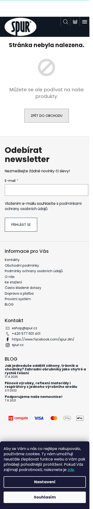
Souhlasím (45, 497)
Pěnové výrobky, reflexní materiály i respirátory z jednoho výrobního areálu (41, 385)
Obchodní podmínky (22, 265)
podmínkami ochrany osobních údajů (43, 206)
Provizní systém (18, 299)
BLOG (9, 304)
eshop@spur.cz (24, 328)
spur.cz (18, 344)
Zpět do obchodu (46, 115)
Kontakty (12, 259)
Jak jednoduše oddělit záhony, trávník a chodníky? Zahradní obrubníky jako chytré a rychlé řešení (45, 369)
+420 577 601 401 (26, 333)
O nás (10, 276)
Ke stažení (13, 282)
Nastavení (45, 482)
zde (70, 469)
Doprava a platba (19, 293)
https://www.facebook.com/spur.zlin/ (43, 339)
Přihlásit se (21, 224)
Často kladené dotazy (23, 287)
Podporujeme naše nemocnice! (33, 397)
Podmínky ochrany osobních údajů (34, 271)
